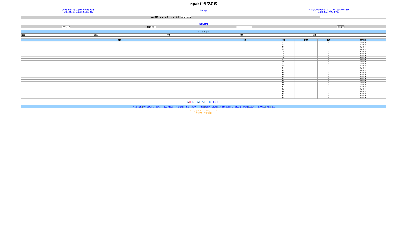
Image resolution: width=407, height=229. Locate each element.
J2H (144, 107)
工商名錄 (221, 107)
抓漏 (273, 107)
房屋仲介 (194, 107)
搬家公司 (150, 107)
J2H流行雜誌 (137, 107)
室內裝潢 (261, 107)
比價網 (207, 107)
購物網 (245, 107)
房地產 (201, 107)
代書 (268, 107)
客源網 (214, 107)
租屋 (165, 107)
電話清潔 (237, 107)
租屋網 (171, 107)
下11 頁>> (216, 102)
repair (203, 111)
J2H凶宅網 (179, 107)
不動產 (186, 107)
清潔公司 (229, 107)
